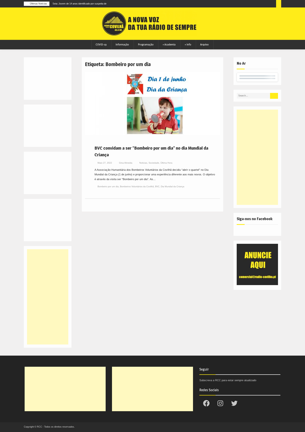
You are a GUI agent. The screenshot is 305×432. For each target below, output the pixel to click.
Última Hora (166, 163)
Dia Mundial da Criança (172, 186)
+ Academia (169, 44)
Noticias (143, 163)
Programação (145, 44)
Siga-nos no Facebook (254, 218)
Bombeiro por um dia (108, 186)
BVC (157, 186)
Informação (122, 44)
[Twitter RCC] (261, 4)
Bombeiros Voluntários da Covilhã (137, 186)
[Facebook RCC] (249, 4)
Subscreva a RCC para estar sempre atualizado (227, 380)
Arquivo (204, 44)
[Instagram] (255, 4)
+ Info (188, 44)
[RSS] (266, 4)
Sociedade (154, 163)
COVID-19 (101, 44)
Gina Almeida (125, 163)
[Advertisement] (257, 157)
